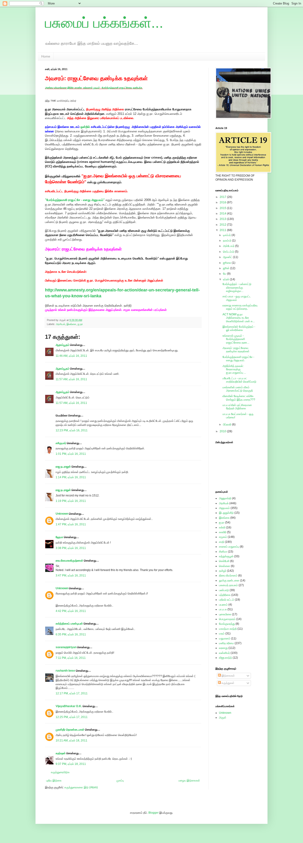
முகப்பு (120, 780)
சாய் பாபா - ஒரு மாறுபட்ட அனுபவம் (237, 298)
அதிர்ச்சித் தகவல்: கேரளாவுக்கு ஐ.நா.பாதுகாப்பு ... (234, 369)
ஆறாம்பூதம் (62, 345)
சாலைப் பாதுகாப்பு (229, 546)
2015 (223, 208)
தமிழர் (222, 570)
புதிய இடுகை (54, 780)
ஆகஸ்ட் (228, 257)
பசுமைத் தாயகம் (228, 585)
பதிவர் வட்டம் (226, 599)
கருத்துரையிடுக (60, 772)
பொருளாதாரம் (227, 619)
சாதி (221, 542)
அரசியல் (60, 324)
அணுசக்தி (225, 498)
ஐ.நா (80, 324)
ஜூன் (226, 268)
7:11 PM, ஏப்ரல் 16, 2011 (71, 658)
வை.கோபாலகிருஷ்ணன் (69, 560)
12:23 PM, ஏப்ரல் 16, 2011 (72, 430)
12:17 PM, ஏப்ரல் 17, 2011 (72, 693)
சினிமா (223, 551)
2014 (223, 213)
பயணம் (223, 604)
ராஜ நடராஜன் (63, 466)
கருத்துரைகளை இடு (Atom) (81, 787)
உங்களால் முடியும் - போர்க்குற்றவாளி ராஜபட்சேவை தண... (236, 339)
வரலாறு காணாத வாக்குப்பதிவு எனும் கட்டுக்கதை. (240, 307)
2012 (223, 224)
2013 (223, 219)
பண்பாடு (224, 590)
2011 (223, 230)
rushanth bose (65, 670)
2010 (223, 431)
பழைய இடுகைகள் (189, 780)
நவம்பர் (227, 240)
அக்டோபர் (229, 246)
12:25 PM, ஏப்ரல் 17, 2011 (72, 717)
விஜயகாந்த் (225, 657)
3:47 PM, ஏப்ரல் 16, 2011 (71, 575)
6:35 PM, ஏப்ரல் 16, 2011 (71, 634)
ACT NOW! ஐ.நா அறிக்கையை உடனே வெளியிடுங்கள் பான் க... (239, 318)
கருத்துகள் (227, 683)
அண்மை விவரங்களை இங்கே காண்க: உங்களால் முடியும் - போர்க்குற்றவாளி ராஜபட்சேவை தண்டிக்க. (94, 87)
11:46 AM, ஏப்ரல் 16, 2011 (71, 355)
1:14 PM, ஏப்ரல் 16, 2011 (71, 477)
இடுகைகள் (228, 675)
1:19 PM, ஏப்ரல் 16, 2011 (71, 501)
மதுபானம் (224, 638)
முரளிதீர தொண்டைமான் (70, 729)
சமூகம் (223, 537)
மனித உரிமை (226, 643)
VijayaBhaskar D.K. (69, 706)
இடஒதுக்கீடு (226, 512)
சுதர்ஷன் (61, 753)
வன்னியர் (224, 653)
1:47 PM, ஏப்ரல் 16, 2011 (71, 524)
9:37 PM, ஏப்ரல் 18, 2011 (71, 764)
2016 (223, 202)
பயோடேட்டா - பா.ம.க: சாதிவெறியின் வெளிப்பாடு (239, 380)
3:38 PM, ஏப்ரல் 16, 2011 (71, 548)
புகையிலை (225, 614)
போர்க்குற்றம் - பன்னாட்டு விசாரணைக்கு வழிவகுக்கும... (237, 287)
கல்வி (222, 527)
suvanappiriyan (66, 647)
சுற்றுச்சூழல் (226, 556)
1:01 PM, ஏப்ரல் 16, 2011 (71, 453)
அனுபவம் (224, 508)
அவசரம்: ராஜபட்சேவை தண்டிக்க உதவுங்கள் (236, 349)
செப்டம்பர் (229, 251)
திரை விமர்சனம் (228, 575)
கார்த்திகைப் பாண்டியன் (69, 623)
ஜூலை (227, 262)
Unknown (62, 513)
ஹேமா (59, 537)
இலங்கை (71, 324)
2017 (223, 197)
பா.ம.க (223, 609)
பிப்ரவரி (227, 424)
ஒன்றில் (85, 127)
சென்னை (224, 566)
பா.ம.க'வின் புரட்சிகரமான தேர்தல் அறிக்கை (237, 406)
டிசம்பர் (227, 235)
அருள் (222, 717)
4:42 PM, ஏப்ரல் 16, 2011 (71, 611)
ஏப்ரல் (226, 279)
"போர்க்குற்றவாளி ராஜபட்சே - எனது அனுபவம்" (75, 200)
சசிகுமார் (61, 443)
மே (225, 273)
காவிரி (222, 532)
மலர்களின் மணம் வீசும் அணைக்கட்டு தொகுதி (238, 389)
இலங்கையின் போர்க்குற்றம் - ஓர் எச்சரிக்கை (239, 328)
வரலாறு (223, 648)
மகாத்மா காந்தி (228, 628)
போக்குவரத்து (227, 623)
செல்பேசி (224, 561)
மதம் (222, 633)
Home (45, 56)
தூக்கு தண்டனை (229, 580)
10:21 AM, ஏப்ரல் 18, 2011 (71, 740)
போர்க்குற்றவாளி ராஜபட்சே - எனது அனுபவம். (238, 358)
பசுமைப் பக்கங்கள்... (104, 23)
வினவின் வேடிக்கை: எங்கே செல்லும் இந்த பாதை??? (239, 397)
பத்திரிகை (225, 595)
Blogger (153, 812)
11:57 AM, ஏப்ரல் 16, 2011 (71, 379)
